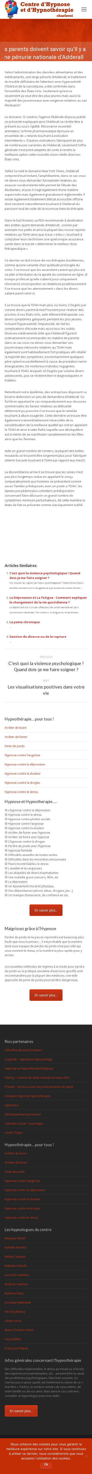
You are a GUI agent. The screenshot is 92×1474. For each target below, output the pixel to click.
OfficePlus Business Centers (23, 1050)
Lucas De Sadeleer (17, 1275)
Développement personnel (23, 1114)
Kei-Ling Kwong (15, 1312)
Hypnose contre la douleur (23, 774)
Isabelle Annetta (15, 1247)
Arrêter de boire (16, 728)
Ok (46, 1464)
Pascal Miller (13, 1339)
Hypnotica (11, 1105)
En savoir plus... (46, 910)
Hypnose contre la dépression (25, 764)
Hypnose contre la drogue (22, 783)
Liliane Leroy (13, 1321)
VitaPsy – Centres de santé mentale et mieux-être (37, 1078)
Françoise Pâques (16, 1348)
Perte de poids (15, 746)
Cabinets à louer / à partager (24, 1123)
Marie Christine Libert (19, 1330)
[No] (86, 1455)
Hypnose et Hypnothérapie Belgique (29, 1068)
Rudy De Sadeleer (16, 1284)
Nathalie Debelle (16, 1266)
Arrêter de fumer (16, 737)
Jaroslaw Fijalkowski (18, 1302)
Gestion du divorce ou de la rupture (37, 636)
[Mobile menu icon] (84, 9)
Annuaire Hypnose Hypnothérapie (27, 1096)
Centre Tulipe (14, 1133)
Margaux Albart (15, 1238)
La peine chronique (24, 622)
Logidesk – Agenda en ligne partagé (28, 1059)
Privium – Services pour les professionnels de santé (39, 1087)
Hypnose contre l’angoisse (22, 755)
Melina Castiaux (15, 1257)
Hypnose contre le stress (21, 792)
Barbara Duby (14, 1293)
